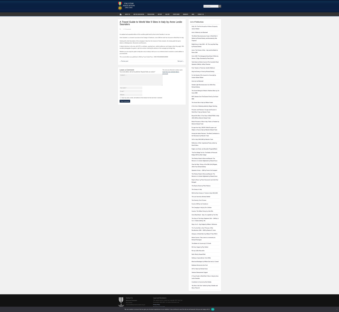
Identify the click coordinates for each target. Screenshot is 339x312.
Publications (150, 14)
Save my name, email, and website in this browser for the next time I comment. (142, 97)
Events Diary (176, 14)
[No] (337, 309)
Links (193, 14)
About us (127, 14)
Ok (213, 309)
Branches (185, 14)
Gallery (167, 14)
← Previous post (124, 61)
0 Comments (128, 29)
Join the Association (138, 14)
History (160, 14)
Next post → (181, 61)
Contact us (201, 14)
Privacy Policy (156, 304)
